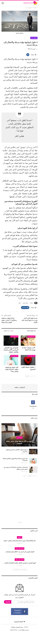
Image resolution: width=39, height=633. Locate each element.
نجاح (19, 302)
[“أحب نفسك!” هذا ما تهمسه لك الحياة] (28, 340)
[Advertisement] (19, 501)
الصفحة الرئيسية (18, 621)
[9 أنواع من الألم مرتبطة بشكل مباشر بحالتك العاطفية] (19, 435)
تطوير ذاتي (34, 38)
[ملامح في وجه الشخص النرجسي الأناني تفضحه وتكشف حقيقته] (11, 340)
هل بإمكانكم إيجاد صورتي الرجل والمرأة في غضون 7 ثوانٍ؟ (20, 540)
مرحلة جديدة (25, 302)
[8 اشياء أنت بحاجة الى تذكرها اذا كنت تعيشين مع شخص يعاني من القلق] (33, 469)
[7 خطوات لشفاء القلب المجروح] (28, 360)
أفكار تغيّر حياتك (31, 336)
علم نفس (19, 438)
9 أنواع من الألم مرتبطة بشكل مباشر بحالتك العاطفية (19, 442)
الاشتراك (7, 602)
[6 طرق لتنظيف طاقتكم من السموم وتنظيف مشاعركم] (33, 452)
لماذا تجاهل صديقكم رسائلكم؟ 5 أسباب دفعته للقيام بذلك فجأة (9, 320)
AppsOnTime (13, 630)
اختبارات (20, 537)
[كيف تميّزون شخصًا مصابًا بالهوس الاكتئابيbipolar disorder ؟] (33, 461)
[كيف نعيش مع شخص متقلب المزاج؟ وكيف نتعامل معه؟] (11, 360)
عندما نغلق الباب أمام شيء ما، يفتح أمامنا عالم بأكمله (30, 320)
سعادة (31, 302)
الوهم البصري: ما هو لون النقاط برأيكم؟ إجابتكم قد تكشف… (19, 563)
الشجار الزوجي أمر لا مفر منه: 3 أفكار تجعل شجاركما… (19, 551)
